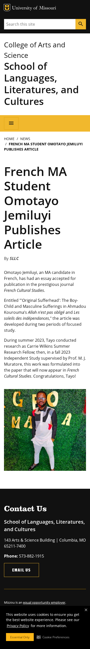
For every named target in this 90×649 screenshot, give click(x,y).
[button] (53, 637)
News (25, 138)
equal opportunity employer (44, 602)
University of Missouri (34, 8)
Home (9, 138)
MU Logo (7, 7)
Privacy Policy (18, 625)
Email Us (21, 570)
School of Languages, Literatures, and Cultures (41, 83)
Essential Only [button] (20, 637)
